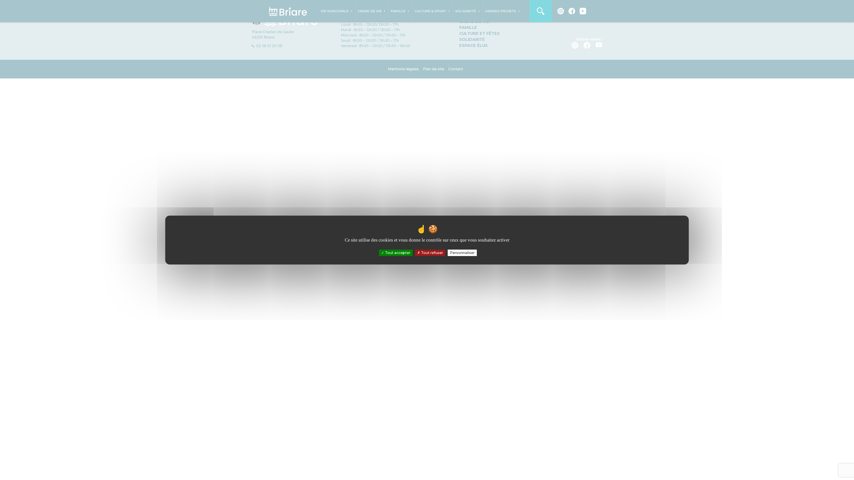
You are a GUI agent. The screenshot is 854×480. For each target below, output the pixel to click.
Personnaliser (462, 253)
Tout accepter (397, 253)
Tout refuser (431, 253)
